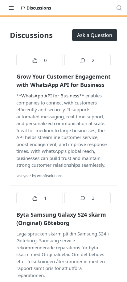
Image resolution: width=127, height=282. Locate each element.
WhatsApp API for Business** (52, 95)
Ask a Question (94, 35)
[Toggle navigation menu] (11, 8)
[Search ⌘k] (119, 8)
